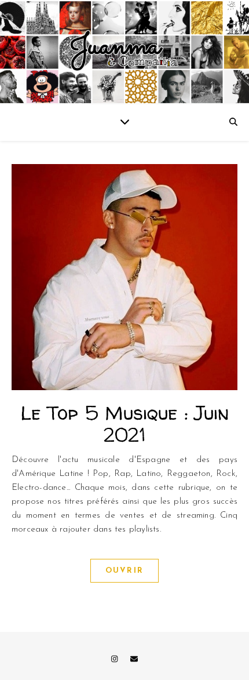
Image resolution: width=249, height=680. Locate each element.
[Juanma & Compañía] (124, 52)
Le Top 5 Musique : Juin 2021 (124, 423)
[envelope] (134, 659)
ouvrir (124, 570)
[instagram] (115, 659)
